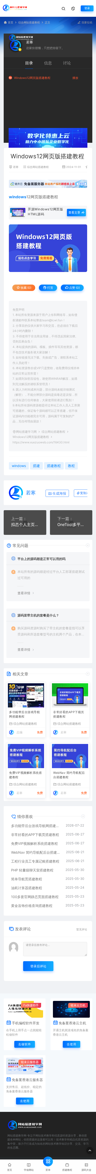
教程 (71, 466)
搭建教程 (50, 196)
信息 (48, 62)
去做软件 (24, 1044)
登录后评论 (38, 966)
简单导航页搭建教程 (26, 879)
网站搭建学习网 (26, 431)
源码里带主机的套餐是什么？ (38, 615)
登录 (87, 8)
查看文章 (74, 212)
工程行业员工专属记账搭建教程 (35, 861)
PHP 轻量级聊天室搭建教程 (32, 870)
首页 (10, 22)
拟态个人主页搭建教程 (25, 524)
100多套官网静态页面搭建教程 (35, 897)
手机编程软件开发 (25, 1023)
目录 (29, 62)
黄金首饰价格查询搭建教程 (31, 905)
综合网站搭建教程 (29, 22)
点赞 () (74, 287)
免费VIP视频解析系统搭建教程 (25, 775)
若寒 (29, 42)
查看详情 (23, 593)
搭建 (36, 466)
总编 (19, 732)
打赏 (50, 287)
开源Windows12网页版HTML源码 (45, 211)
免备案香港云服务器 (27, 1080)
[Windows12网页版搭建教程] (48, 248)
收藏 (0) (25, 287)
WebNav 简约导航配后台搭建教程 (69, 775)
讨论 (67, 62)
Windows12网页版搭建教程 (32, 78)
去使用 (71, 1044)
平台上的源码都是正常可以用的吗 (41, 559)
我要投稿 (86, 22)
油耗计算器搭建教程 (26, 888)
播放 (75, 78)
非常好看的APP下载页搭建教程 (68, 714)
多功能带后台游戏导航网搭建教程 (24, 714)
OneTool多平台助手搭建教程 (71, 524)
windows (19, 466)
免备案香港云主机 (72, 1023)
